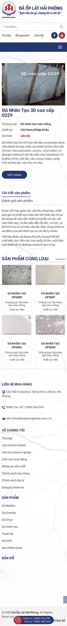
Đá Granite (9, 512)
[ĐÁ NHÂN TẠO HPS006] (16, 324)
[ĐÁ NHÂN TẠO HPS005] (50, 324)
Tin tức (6, 35)
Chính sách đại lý (13, 480)
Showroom (22, 35)
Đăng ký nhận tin (13, 487)
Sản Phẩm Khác (12, 547)
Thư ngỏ (7, 438)
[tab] (16, 193)
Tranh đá (7, 533)
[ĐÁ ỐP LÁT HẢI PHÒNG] (9, 9)
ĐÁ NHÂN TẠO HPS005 (50, 345)
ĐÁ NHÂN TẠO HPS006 (17, 345)
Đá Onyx (7, 519)
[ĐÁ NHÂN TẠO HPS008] (16, 274)
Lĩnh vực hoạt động (14, 459)
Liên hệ (39, 35)
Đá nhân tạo (10, 526)
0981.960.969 (42, 621)
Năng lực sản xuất (13, 466)
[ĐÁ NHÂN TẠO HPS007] (50, 274)
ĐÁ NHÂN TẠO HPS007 (50, 295)
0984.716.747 (42, 618)
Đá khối (7, 540)
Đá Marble (8, 505)
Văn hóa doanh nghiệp (16, 452)
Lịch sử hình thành (14, 445)
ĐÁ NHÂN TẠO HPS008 (17, 295)
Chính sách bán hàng (15, 473)
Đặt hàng (14, 175)
